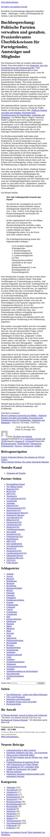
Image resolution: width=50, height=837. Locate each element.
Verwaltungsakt (12, 674)
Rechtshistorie (12, 539)
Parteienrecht (35, 443)
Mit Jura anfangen (14, 771)
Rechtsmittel (11, 643)
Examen (9, 602)
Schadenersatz (12, 650)
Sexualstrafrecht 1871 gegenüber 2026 (22, 767)
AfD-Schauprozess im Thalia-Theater (22, 764)
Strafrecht (10, 816)
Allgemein (10, 787)
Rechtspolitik (11, 806)
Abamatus (10, 503)
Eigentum (10, 595)
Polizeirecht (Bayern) (15, 515)
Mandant (10, 624)
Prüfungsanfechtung (14, 640)
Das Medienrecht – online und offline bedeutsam (26, 694)
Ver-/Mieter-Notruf (14, 486)
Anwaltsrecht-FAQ (14, 517)
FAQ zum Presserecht (15, 697)
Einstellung (11, 597)
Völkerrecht (11, 825)
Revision (10, 645)
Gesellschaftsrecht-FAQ (16, 553)
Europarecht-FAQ (14, 522)
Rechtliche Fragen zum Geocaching (21, 702)
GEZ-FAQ (11, 560)
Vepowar (18, 446)
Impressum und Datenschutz (18, 699)
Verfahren (10, 659)
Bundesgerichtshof (14, 588)
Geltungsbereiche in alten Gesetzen (21, 750)
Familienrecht (12, 794)
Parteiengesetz (23, 443)
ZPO (8, 678)
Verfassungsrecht (13, 821)
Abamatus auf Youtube (16, 473)
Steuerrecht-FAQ (13, 510)
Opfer (8, 636)
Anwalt (9, 576)
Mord (8, 631)
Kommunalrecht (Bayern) (17, 513)
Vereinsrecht (28, 446)
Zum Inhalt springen (9, 2)
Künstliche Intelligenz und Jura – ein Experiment (26, 752)
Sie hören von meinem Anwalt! (14, 7)
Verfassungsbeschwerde (16, 666)
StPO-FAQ (11, 541)
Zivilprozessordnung (15, 676)
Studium (9, 818)
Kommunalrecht (13, 797)
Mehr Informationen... (10, 736)
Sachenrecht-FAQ (14, 551)
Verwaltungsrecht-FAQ (16, 498)
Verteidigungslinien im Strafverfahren (22, 671)
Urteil (8, 657)
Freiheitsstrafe (12, 605)
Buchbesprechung (8, 443)
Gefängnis (10, 607)
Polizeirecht (11, 638)
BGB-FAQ (11, 491)
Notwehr (10, 633)
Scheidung (10, 652)
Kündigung (11, 621)
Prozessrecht (11, 799)
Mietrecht (10, 628)
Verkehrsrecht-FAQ (14, 536)
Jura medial (11, 532)
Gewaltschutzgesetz (14, 546)
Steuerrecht (11, 813)
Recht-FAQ (11, 548)
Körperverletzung (13, 619)
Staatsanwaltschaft (14, 655)
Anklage (10, 574)
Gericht (9, 609)
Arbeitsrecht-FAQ (14, 525)
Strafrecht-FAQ (12, 527)
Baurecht (10, 578)
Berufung (10, 583)
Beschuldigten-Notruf (15, 484)
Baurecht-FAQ (12, 489)
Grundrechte (11, 501)
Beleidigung (11, 581)
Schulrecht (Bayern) (14, 558)
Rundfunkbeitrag (13, 647)
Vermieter (10, 669)
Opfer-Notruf (12, 563)
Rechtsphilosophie (14, 804)
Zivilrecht (29, 441)
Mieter (9, 626)
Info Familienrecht (14, 544)
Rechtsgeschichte (13, 704)
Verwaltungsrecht (13, 823)
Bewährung (11, 586)
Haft (8, 617)
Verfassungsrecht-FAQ (16, 508)
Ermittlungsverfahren (15, 600)
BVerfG (9, 590)
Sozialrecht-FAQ (13, 534)
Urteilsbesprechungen (15, 529)
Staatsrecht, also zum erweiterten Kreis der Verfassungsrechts (24, 66)
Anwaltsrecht (12, 790)
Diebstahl (10, 593)
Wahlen (37, 446)
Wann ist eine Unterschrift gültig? (20, 755)
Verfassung (11, 664)
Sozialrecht (11, 809)
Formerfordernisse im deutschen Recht (22, 762)
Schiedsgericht (7, 446)
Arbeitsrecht (11, 792)
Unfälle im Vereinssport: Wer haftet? (21, 769)
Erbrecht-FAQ (12, 505)
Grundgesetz (11, 612)
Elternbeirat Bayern (14, 555)
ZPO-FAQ (10, 494)
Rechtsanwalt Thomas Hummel (14, 720)
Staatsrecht (19, 441)
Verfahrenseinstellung (15, 662)
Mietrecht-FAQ (12, 520)
